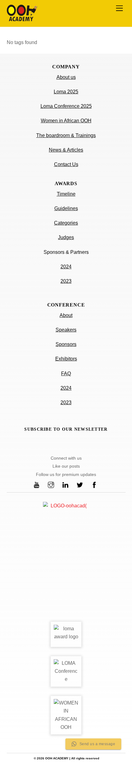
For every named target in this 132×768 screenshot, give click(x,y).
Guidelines (66, 208)
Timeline (66, 194)
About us (66, 77)
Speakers (66, 329)
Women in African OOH (66, 120)
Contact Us (66, 164)
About (66, 315)
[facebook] (94, 485)
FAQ (66, 373)
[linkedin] (65, 485)
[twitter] (80, 485)
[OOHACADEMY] (22, 19)
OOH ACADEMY (56, 758)
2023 (66, 281)
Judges (66, 237)
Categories (66, 223)
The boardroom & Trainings (66, 135)
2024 (66, 266)
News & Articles (66, 149)
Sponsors (66, 344)
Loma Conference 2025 (66, 106)
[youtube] (36, 485)
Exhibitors (66, 358)
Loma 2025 (66, 91)
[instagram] (51, 485)
